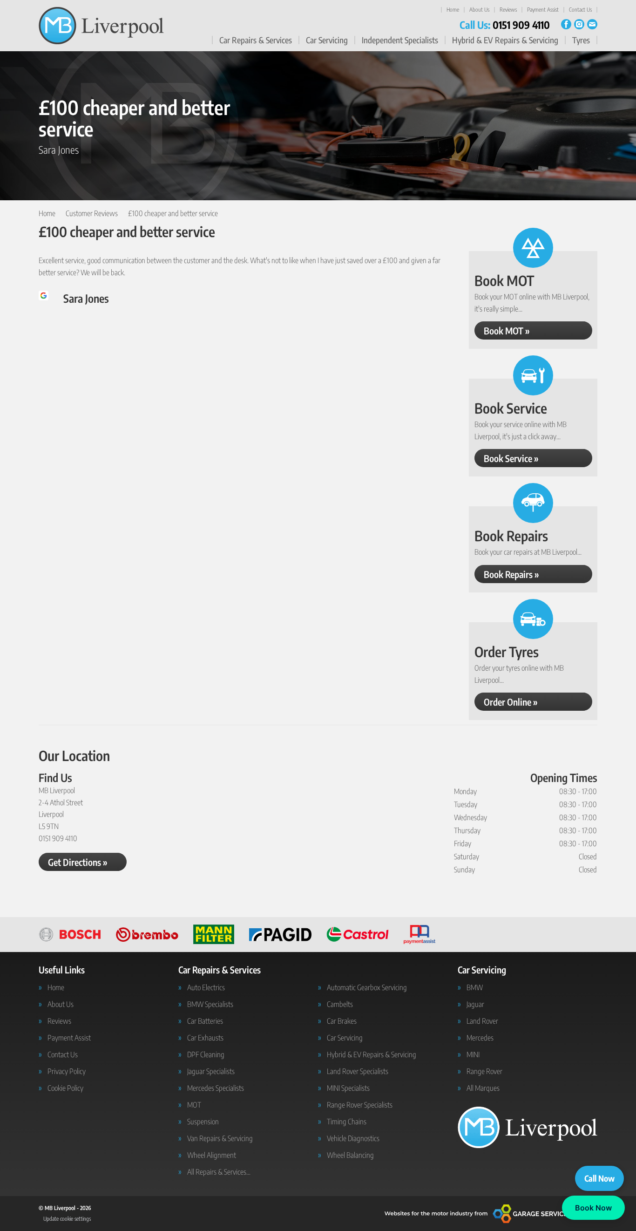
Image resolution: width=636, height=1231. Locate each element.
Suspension (203, 1121)
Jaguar (475, 1004)
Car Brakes (342, 1021)
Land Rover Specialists (357, 1071)
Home (453, 9)
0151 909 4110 (505, 25)
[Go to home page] (101, 25)
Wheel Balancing (350, 1155)
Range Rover (484, 1071)
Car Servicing (327, 40)
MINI (473, 1054)
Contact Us (580, 9)
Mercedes (480, 1037)
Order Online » (511, 701)
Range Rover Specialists (359, 1105)
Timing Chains (346, 1121)
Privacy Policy (66, 1071)
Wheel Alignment (211, 1155)
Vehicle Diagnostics (353, 1138)
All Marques (483, 1088)
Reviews (508, 9)
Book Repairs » (511, 574)
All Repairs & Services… (218, 1172)
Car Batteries (205, 1021)
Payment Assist (543, 9)
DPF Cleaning (205, 1054)
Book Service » (511, 458)
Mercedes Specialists (215, 1088)
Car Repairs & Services (255, 40)
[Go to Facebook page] (566, 24)
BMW (475, 987)
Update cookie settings (67, 1218)
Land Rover (482, 1021)
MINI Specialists (348, 1088)
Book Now (593, 1207)
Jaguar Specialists (211, 1071)
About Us (479, 9)
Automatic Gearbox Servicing (367, 987)
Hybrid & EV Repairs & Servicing (505, 40)
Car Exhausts (205, 1037)
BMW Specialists (210, 1004)
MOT (194, 1105)
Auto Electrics (206, 987)
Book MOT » (507, 330)
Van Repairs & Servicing (220, 1138)
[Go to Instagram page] (579, 24)
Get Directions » (78, 862)
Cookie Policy (65, 1088)
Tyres (581, 40)
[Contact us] (592, 24)
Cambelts (340, 1004)
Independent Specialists (400, 40)
